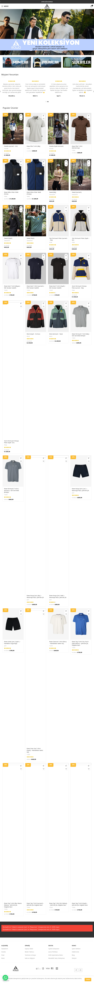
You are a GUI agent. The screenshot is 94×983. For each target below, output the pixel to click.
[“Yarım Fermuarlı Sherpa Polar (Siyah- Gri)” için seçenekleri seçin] (21, 303)
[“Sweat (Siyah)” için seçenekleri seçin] (21, 207)
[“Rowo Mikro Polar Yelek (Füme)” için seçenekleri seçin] (21, 161)
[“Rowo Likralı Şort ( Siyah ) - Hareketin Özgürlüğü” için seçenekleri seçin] (21, 611)
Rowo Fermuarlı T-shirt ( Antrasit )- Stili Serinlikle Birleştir (11, 490)
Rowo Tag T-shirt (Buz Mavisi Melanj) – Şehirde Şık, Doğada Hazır (13, 905)
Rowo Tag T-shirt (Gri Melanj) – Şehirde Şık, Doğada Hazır (58, 904)
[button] (5, 977)
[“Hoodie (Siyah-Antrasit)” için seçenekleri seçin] (66, 115)
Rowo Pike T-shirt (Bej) (33, 146)
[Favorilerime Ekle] (21, 118)
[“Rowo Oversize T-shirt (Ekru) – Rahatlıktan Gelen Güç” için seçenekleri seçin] (66, 611)
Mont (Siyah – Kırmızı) (33, 334)
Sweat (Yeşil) (30, 238)
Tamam (88, 979)
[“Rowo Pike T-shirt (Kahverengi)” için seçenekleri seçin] (88, 115)
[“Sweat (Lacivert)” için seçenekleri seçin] (88, 161)
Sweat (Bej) (52, 192)
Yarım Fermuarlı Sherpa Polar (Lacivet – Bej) (79, 287)
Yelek (5, 196)
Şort (28, 600)
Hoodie (6, 148)
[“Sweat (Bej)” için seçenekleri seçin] (66, 161)
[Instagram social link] (80, 970)
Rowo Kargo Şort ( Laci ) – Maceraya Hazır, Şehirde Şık (80, 489)
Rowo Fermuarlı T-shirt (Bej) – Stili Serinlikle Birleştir (81, 335)
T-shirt (28, 148)
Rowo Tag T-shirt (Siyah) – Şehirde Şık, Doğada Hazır (80, 904)
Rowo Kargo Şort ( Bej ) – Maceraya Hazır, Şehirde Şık (35, 596)
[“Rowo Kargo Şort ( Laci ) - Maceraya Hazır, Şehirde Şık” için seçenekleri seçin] (88, 458)
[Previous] (2, 32)
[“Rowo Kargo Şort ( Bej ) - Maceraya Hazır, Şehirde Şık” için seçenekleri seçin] (43, 458)
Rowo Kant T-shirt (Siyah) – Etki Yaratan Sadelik (57, 287)
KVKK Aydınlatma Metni (55, 955)
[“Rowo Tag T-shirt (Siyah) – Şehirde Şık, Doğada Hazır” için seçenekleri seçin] (88, 765)
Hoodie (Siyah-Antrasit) (56, 146)
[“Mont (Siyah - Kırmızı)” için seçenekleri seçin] (43, 303)
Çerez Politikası (53, 952)
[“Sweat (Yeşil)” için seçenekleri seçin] (43, 207)
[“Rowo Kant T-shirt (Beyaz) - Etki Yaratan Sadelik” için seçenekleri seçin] (21, 255)
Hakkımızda (75, 952)
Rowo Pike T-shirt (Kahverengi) (77, 147)
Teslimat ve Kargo (30, 955)
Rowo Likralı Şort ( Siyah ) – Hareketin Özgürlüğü (12, 642)
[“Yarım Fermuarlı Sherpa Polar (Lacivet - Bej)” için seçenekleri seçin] (88, 255)
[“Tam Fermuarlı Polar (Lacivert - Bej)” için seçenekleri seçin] (66, 207)
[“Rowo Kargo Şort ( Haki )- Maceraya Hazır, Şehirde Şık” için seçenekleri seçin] (66, 458)
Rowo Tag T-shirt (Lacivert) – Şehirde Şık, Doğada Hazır (35, 904)
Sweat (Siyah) (8, 238)
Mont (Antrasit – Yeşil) (56, 334)
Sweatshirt (52, 194)
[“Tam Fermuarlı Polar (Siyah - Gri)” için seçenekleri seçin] (88, 207)
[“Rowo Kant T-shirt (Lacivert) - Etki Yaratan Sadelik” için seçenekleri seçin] (43, 255)
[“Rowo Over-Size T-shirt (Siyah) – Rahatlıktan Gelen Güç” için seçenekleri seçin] (43, 611)
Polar (50, 242)
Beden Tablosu (29, 952)
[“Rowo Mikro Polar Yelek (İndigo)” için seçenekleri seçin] (43, 161)
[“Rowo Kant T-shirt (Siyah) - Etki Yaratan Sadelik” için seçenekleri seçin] (66, 255)
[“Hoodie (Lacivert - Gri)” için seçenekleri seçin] (21, 115)
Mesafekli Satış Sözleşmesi (56, 958)
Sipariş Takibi (29, 949)
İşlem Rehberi (76, 949)
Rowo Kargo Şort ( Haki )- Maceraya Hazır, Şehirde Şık (57, 596)
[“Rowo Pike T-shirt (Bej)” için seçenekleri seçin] (43, 115)
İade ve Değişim (30, 958)
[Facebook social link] (76, 970)
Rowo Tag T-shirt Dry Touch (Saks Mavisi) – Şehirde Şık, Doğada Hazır (80, 643)
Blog (73, 955)
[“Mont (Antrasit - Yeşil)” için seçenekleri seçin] (66, 303)
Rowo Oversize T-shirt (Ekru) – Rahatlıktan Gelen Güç (57, 642)
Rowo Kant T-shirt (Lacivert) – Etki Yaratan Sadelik (35, 287)
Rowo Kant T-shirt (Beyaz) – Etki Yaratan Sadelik (12, 287)
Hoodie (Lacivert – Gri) (11, 146)
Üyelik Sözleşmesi (53, 949)
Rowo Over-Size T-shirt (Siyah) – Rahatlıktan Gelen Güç (35, 750)
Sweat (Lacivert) (76, 192)
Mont (28, 336)
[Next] (92, 32)
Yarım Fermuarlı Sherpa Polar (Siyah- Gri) (11, 442)
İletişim (74, 958)
